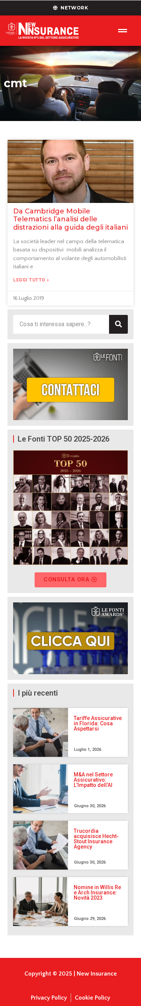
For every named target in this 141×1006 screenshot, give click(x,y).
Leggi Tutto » (31, 280)
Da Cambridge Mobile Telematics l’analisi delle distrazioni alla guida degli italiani (70, 219)
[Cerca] (118, 324)
